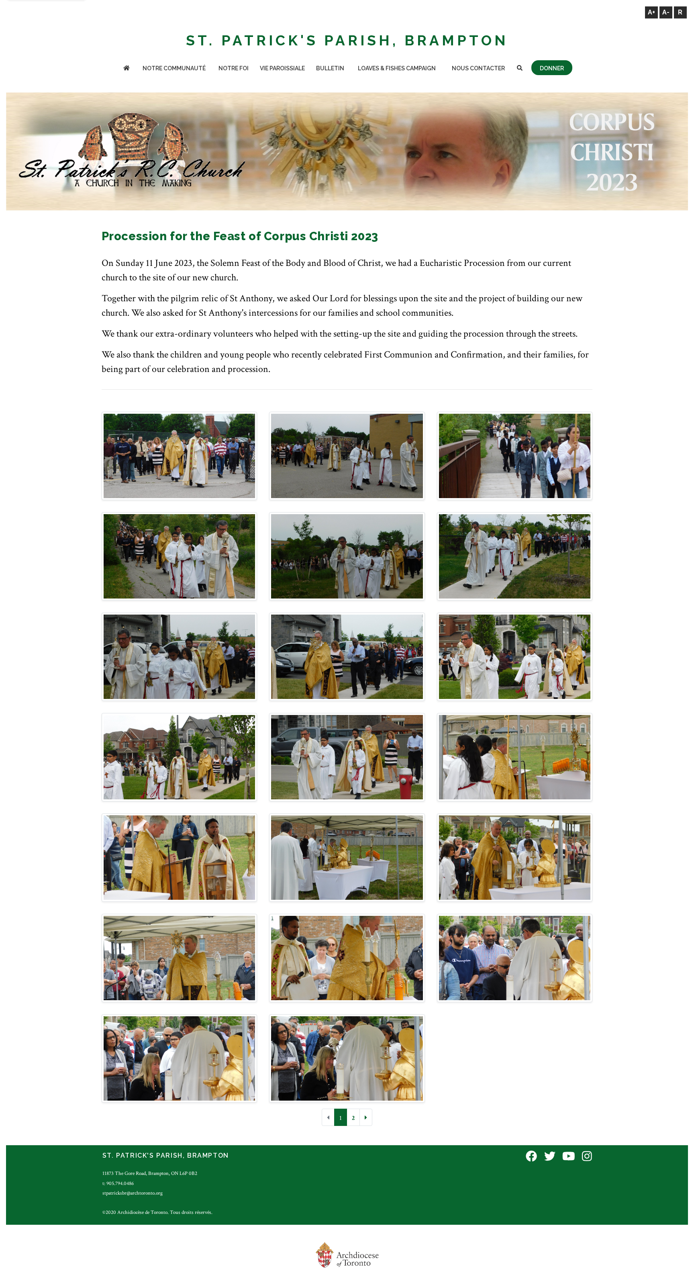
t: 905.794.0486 (118, 1183)
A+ (651, 12)
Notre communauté (174, 68)
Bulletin (330, 68)
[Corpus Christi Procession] (179, 455)
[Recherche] (520, 69)
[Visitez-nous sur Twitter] (549, 1156)
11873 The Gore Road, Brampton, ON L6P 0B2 (149, 1173)
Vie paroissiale (282, 68)
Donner (552, 68)
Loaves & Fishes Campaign (397, 68)
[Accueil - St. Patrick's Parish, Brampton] (126, 69)
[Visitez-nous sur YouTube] (568, 1156)
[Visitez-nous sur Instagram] (587, 1156)
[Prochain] (365, 1117)
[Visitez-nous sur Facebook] (531, 1156)
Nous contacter (478, 68)
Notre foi (233, 68)
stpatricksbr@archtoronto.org (132, 1193)
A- (666, 12)
